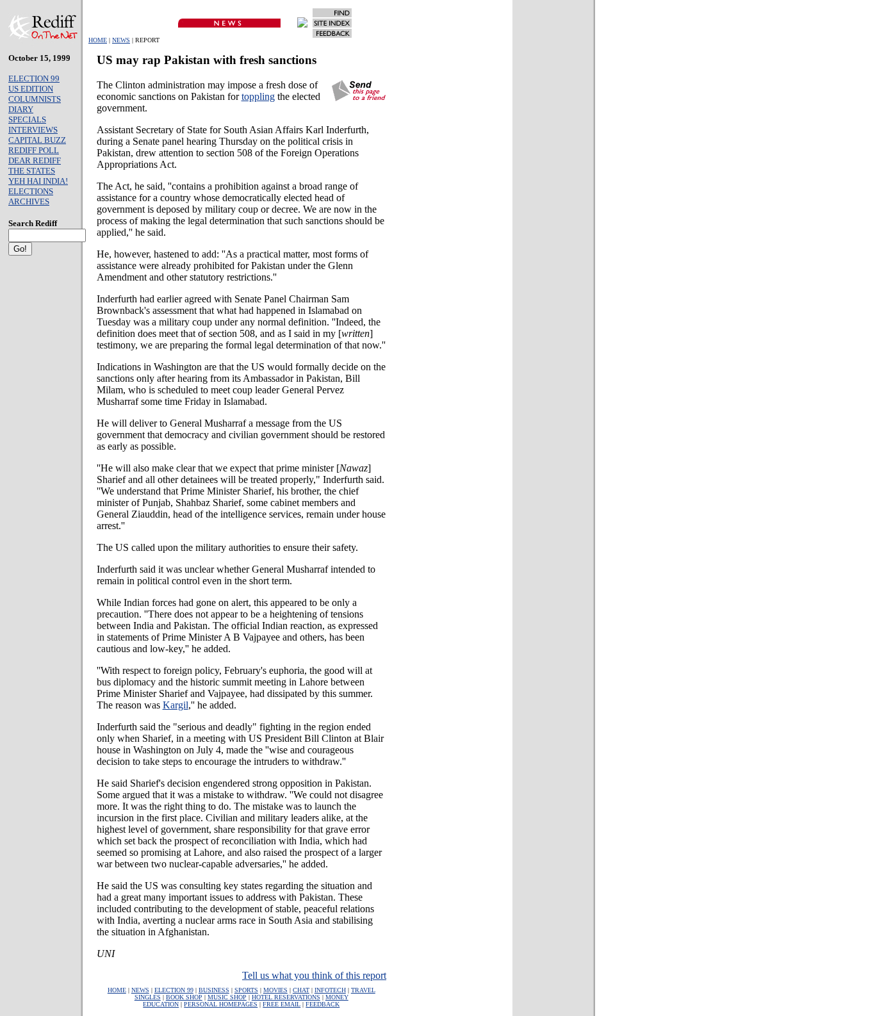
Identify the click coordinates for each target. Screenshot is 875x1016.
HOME (97, 40)
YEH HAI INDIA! (38, 181)
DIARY (20, 109)
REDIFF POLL (33, 150)
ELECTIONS (30, 191)
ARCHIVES (28, 201)
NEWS (121, 40)
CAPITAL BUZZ (37, 140)
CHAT (301, 990)
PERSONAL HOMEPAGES (221, 1004)
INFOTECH (330, 990)
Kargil (175, 705)
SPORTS (246, 990)
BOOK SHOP (184, 997)
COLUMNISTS (34, 99)
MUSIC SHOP (227, 997)
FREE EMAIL (281, 1004)
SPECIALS (27, 119)
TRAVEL (363, 990)
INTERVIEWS (33, 130)
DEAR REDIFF (34, 160)
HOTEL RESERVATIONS (286, 997)
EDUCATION (161, 1004)
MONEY (336, 997)
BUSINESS (214, 990)
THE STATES (31, 171)
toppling (258, 96)
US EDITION (30, 89)
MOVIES (275, 990)
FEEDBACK (322, 1004)
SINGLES (148, 997)
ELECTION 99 (34, 78)
